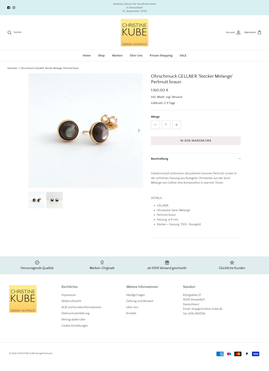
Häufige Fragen (135, 295)
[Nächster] (139, 131)
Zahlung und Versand (139, 301)
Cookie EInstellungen (74, 325)
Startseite (12, 68)
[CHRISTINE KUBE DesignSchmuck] (134, 32)
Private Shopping (161, 55)
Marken (117, 55)
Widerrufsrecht (71, 301)
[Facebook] (8, 7)
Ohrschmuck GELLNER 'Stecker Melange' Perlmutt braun (49, 68)
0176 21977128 (196, 313)
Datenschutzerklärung (75, 313)
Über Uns (136, 55)
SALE (183, 55)
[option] (85, 130)
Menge (155, 116)
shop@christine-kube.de (206, 309)
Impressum (68, 295)
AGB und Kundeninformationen (81, 307)
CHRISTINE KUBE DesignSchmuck (34, 353)
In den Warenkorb (195, 140)
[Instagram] (13, 7)
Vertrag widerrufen (73, 319)
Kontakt (131, 313)
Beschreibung (159, 158)
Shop (101, 55)
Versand (177, 97)
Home (87, 55)
